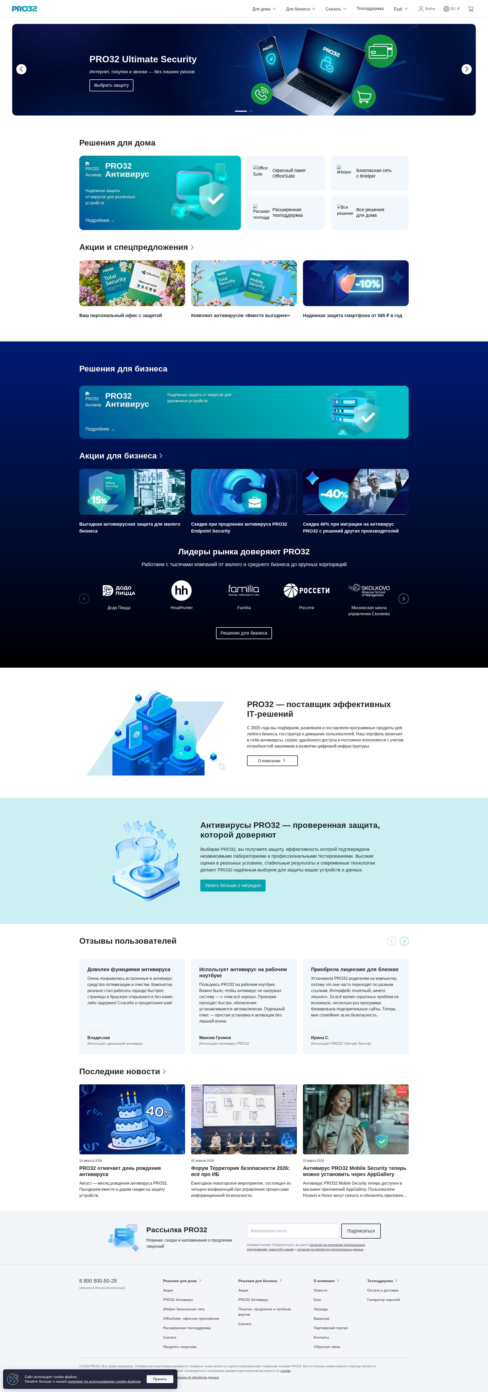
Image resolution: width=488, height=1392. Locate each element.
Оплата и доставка (383, 1290)
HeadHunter (182, 608)
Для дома (261, 9)
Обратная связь (327, 1347)
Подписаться (361, 1230)
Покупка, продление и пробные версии (264, 1311)
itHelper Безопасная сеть (184, 1309)
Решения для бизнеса (244, 633)
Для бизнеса (298, 9)
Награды (321, 1309)
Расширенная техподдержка (187, 1328)
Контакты (321, 1337)
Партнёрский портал (331, 1328)
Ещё (398, 9)
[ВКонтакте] (96, 1302)
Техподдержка (370, 8)
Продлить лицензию (180, 1347)
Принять (160, 1379)
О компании (269, 761)
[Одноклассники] (108, 1302)
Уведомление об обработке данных (193, 1377)
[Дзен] (83, 1302)
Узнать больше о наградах (233, 885)
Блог (317, 1300)
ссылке (285, 1371)
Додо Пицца (119, 608)
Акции (168, 1290)
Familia (244, 608)
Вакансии (321, 1318)
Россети (306, 608)
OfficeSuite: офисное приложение (191, 1318)
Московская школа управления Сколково (369, 611)
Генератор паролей (383, 1300)
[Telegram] (121, 1302)
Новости (320, 1290)
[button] (451, 9)
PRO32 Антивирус (178, 1300)
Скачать (334, 9)
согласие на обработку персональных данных (330, 1249)
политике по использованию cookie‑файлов (104, 1381)
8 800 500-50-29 (98, 1281)
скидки (171, 1240)
